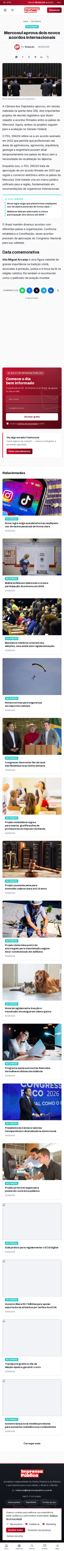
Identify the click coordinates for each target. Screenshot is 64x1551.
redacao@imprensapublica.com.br (33, 1490)
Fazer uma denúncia (19, 451)
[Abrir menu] (5, 10)
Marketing (51, 1524)
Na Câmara (36, 21)
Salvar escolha (15, 1536)
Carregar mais (32, 1443)
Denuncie (54, 10)
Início (25, 21)
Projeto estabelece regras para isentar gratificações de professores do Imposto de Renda (25, 825)
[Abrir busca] (12, 10)
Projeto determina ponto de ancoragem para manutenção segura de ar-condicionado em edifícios (27, 948)
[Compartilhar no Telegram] (35, 57)
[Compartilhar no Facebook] (22, 57)
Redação (29, 47)
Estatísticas (34, 1524)
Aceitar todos (15, 1530)
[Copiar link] (47, 57)
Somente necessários (39, 1530)
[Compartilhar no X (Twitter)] (28, 57)
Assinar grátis (32, 416)
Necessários (16, 1524)
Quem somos (14, 1502)
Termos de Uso (49, 1502)
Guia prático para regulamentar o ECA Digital (31, 1247)
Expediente (31, 1502)
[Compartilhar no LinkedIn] (41, 57)
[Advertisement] (32, 332)
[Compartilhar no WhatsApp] (16, 57)
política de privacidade (28, 424)
